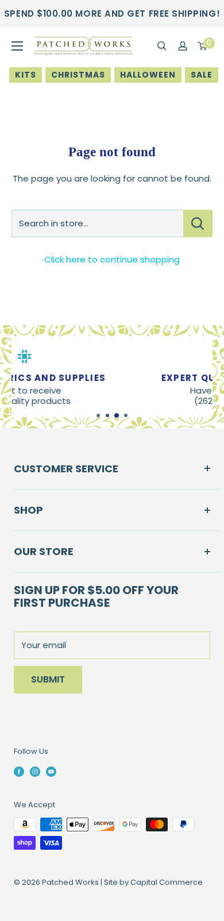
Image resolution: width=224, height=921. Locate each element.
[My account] (182, 46)
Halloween (148, 74)
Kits (25, 74)
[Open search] (162, 46)
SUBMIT (48, 679)
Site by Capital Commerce (153, 882)
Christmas (78, 74)
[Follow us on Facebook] (19, 771)
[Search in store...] (198, 223)
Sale (202, 74)
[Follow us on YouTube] (51, 771)
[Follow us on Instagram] (35, 771)
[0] (203, 46)
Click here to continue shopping (112, 259)
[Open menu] (17, 46)
